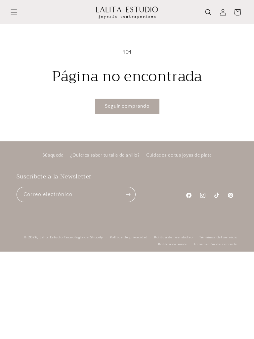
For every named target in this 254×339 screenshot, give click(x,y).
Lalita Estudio (51, 237)
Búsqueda (53, 155)
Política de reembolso (173, 237)
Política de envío (173, 244)
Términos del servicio (218, 237)
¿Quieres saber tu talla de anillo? (105, 155)
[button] (14, 12)
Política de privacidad (129, 237)
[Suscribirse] (128, 194)
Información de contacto (215, 244)
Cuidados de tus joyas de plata (179, 155)
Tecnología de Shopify (83, 237)
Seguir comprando (127, 106)
